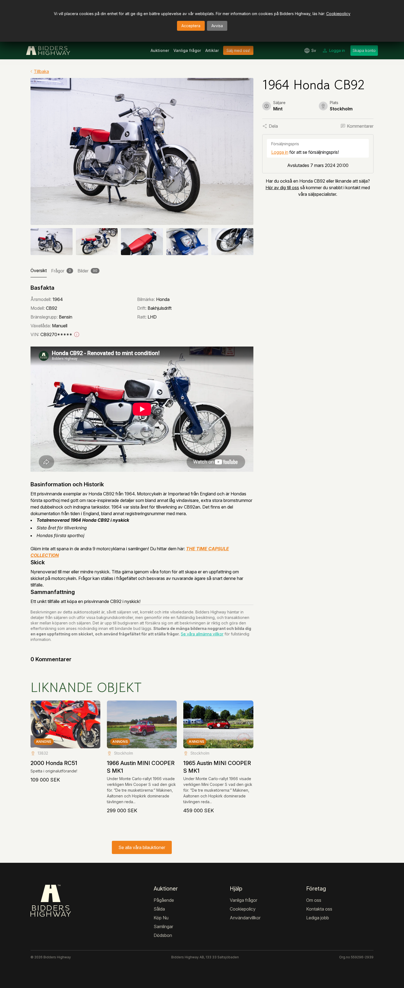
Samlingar (163, 926)
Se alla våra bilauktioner (141, 847)
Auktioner (160, 50)
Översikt (39, 270)
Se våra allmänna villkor (202, 634)
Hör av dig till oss (282, 187)
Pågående (164, 900)
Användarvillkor (245, 917)
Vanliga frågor (187, 50)
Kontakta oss (319, 909)
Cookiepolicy (338, 13)
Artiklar (212, 50)
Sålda (159, 909)
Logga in (279, 152)
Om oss (313, 900)
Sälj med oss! (238, 50)
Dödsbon (163, 935)
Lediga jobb (317, 917)
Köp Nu (161, 917)
